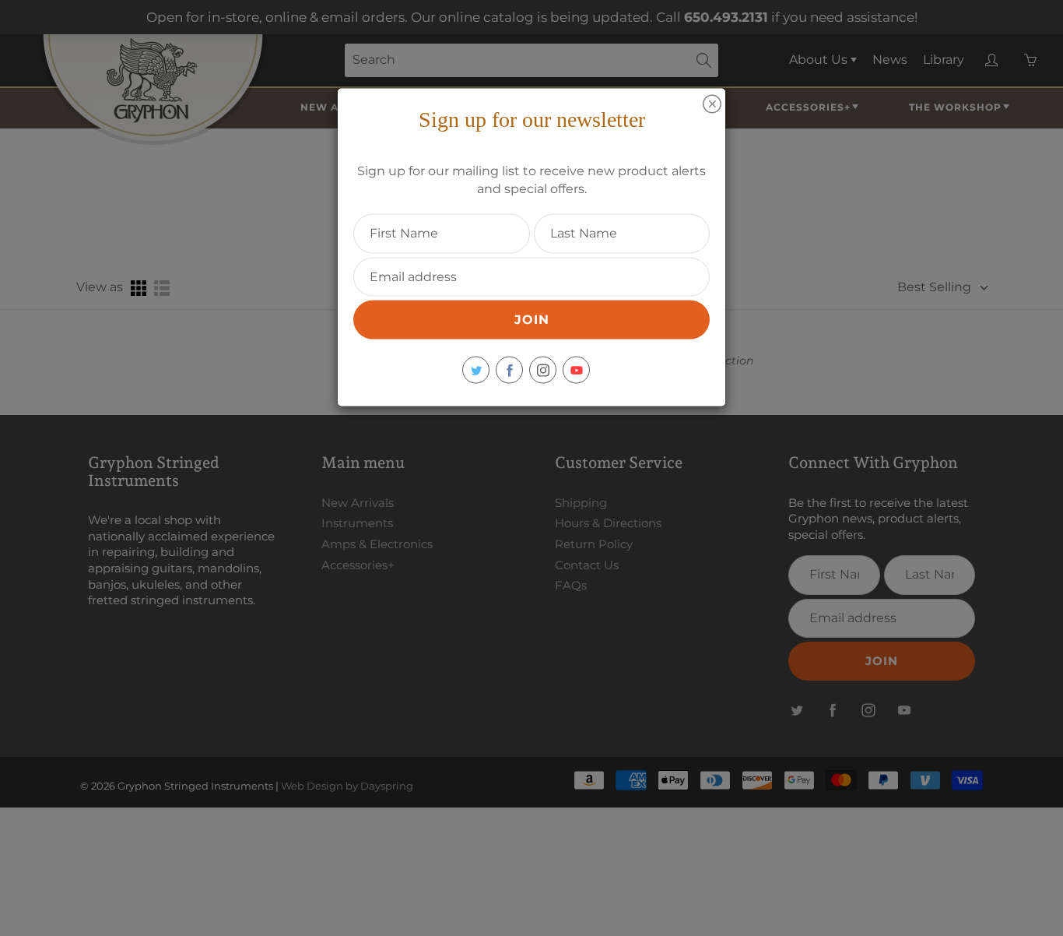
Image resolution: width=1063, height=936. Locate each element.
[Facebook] (509, 370)
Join (531, 319)
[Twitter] (475, 370)
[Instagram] (542, 370)
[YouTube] (576, 370)
